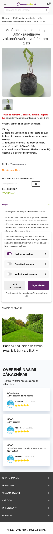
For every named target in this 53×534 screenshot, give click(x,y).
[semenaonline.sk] (26, 4)
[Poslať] (46, 10)
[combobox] (24, 10)
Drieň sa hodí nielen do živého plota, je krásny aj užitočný (23, 348)
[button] (26, 205)
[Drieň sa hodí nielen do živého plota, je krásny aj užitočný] (22, 328)
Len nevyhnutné (15, 285)
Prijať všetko (38, 285)
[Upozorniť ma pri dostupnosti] (36, 184)
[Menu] (5, 4)
